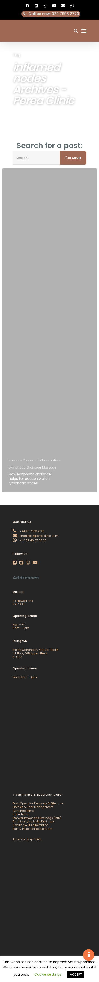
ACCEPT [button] (76, 974)
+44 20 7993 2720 (31, 531)
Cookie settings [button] (47, 974)
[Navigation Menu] (83, 30)
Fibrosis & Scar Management (33, 807)
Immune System (22, 460)
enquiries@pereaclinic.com (38, 536)
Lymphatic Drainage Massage (32, 467)
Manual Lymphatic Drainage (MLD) (37, 818)
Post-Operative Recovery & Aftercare (38, 803)
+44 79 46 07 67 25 (32, 540)
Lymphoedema (23, 811)
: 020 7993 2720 (53, 13)
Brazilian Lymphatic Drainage (33, 821)
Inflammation (49, 460)
